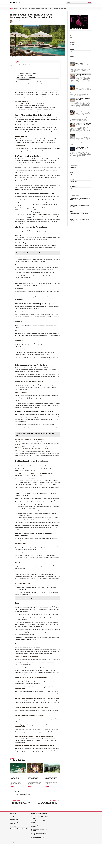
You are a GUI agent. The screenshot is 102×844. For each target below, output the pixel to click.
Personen (72, 179)
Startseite (12, 816)
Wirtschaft (21, 5)
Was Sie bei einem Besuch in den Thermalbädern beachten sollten (29, 83)
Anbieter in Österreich (15, 819)
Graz (31, 5)
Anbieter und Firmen (45, 8)
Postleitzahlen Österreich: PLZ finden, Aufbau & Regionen (83, 63)
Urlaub (26, 5)
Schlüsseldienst (73, 181)
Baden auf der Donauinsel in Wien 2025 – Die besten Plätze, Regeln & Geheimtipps (79, 223)
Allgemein (38, 8)
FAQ (17, 88)
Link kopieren (23, 794)
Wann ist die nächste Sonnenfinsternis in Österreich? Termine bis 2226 (78, 203)
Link (12, 65)
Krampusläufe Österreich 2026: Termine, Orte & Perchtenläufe (81, 86)
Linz (71, 51)
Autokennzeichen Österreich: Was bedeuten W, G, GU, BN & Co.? (80, 206)
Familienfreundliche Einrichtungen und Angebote (26, 73)
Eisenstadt (72, 42)
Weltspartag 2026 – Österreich (38, 837)
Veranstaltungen (37, 5)
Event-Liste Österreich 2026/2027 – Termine (79, 213)
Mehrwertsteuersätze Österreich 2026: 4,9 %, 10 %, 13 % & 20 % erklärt (83, 124)
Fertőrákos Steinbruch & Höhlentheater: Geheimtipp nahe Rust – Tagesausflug (51, 777)
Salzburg (72, 49)
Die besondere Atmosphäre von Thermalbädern (26, 77)
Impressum (48, 5)
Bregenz (72, 56)
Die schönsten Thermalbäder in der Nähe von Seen (26, 69)
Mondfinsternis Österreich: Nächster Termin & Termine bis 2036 (82, 148)
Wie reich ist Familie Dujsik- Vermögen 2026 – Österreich (79, 220)
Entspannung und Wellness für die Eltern (24, 75)
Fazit (17, 85)
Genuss (71, 172)
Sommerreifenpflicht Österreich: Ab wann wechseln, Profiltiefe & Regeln (82, 111)
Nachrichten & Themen (30, 8)
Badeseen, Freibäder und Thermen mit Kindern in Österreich (15, 777)
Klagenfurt (72, 46)
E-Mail (17, 794)
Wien (43, 5)
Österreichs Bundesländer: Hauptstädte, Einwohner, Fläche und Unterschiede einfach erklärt (79, 210)
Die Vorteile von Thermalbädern (22, 66)
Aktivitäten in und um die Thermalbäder (24, 71)
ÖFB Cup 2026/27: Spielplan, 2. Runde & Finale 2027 (83, 75)
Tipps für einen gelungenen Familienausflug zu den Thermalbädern (30, 81)
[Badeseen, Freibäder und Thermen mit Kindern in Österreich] (18, 768)
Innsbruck (72, 54)
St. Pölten (72, 44)
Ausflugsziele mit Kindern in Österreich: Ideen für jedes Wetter (33, 777)
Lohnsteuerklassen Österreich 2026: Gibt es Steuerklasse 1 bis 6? (82, 135)
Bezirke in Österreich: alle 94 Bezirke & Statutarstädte (83, 99)
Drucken (29, 794)
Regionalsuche (13, 5)
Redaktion (16, 21)
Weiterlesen (13, 786)
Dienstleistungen (57, 8)
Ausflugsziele (16, 8)
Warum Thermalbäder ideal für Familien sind (25, 64)
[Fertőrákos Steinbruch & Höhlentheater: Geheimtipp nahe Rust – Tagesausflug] (52, 768)
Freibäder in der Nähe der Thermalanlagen (25, 79)
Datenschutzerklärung (15, 826)
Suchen (89, 2)
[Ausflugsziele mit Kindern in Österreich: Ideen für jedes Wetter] (35, 768)
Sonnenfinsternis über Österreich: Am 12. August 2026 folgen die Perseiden (80, 199)
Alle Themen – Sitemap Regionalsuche (19, 828)
